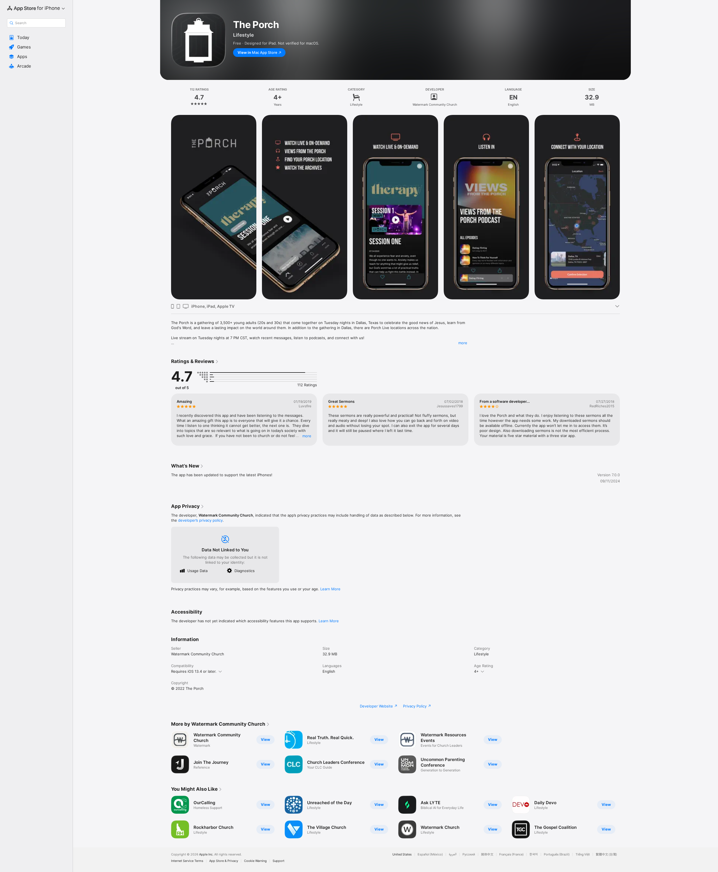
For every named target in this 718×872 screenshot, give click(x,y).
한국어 (534, 854)
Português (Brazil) (557, 854)
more (462, 343)
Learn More (330, 589)
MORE (306, 436)
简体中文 (487, 854)
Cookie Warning (255, 860)
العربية (453, 854)
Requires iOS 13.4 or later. (194, 671)
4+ (476, 671)
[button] (36, 37)
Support (278, 860)
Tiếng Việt (583, 854)
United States (402, 854)
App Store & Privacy (223, 860)
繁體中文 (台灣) (606, 854)
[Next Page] (625, 207)
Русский (468, 854)
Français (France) (511, 854)
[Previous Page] (165, 207)
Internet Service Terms (187, 860)
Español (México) (430, 854)
